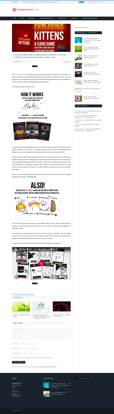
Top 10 (22, 18)
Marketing (62, 18)
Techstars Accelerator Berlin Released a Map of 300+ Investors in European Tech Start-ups (42, 316)
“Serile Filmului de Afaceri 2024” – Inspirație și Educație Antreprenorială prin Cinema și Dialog (41, 2)
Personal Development (90, 18)
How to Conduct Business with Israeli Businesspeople (90, 56)
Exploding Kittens (20, 74)
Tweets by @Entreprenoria (81, 27)
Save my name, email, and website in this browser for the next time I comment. (33, 357)
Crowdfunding (67, 61)
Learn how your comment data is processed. (44, 366)
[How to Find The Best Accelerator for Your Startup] (62, 307)
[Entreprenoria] (26, 9)
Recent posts (92, 32)
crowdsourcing (29, 294)
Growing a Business (46, 18)
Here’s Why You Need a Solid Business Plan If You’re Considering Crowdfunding (92, 40)
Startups (31, 18)
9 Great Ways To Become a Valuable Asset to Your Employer (91, 97)
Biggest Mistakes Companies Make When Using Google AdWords (92, 81)
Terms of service (16, 395)
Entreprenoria (17, 61)
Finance (73, 18)
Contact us (14, 393)
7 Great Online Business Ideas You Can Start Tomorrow (90, 65)
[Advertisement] (71, 7)
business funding (18, 294)
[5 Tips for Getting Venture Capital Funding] (21, 307)
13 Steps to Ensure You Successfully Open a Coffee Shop (91, 73)
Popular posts (80, 32)
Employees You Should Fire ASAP (91, 88)
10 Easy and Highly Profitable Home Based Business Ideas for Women (91, 48)
